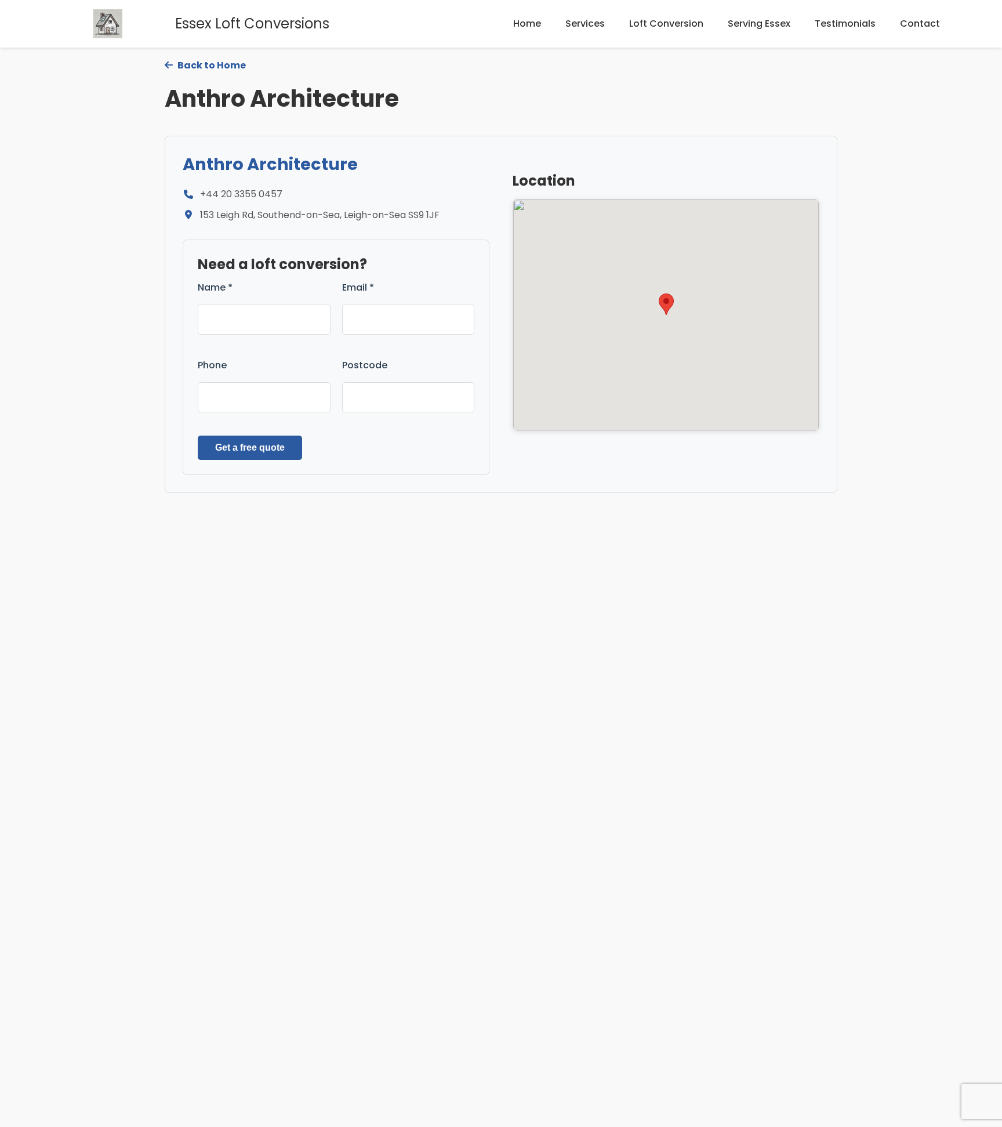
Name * (215, 287)
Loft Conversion (666, 23)
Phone (212, 365)
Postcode (364, 365)
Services (585, 23)
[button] (666, 304)
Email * (358, 287)
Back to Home (211, 65)
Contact (920, 23)
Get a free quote (250, 447)
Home (527, 23)
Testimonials (845, 23)
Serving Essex (759, 23)
